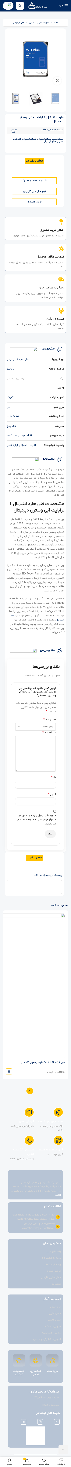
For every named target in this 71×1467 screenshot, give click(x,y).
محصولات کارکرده (18, 1373)
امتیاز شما (49, 720)
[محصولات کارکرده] (19, 1360)
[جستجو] (20, 6)
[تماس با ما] (63, 1449)
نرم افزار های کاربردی (34, 191)
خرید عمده (52, 1371)
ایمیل (52, 794)
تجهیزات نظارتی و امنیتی (39, 22)
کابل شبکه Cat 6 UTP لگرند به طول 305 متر (43, 1062)
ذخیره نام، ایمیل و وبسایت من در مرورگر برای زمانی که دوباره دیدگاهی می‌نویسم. (36, 820)
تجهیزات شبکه (38, 139)
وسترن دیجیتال (15, 378)
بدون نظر (14, 130)
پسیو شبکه (51, 139)
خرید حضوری (34, 202)
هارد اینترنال (18, 22)
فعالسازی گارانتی (35, 1373)
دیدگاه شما (49, 733)
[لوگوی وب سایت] (37, 5)
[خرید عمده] (52, 1360)
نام (53, 777)
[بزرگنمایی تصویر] (57, 81)
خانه (56, 22)
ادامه (58, 1195)
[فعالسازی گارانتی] (36, 1360)
